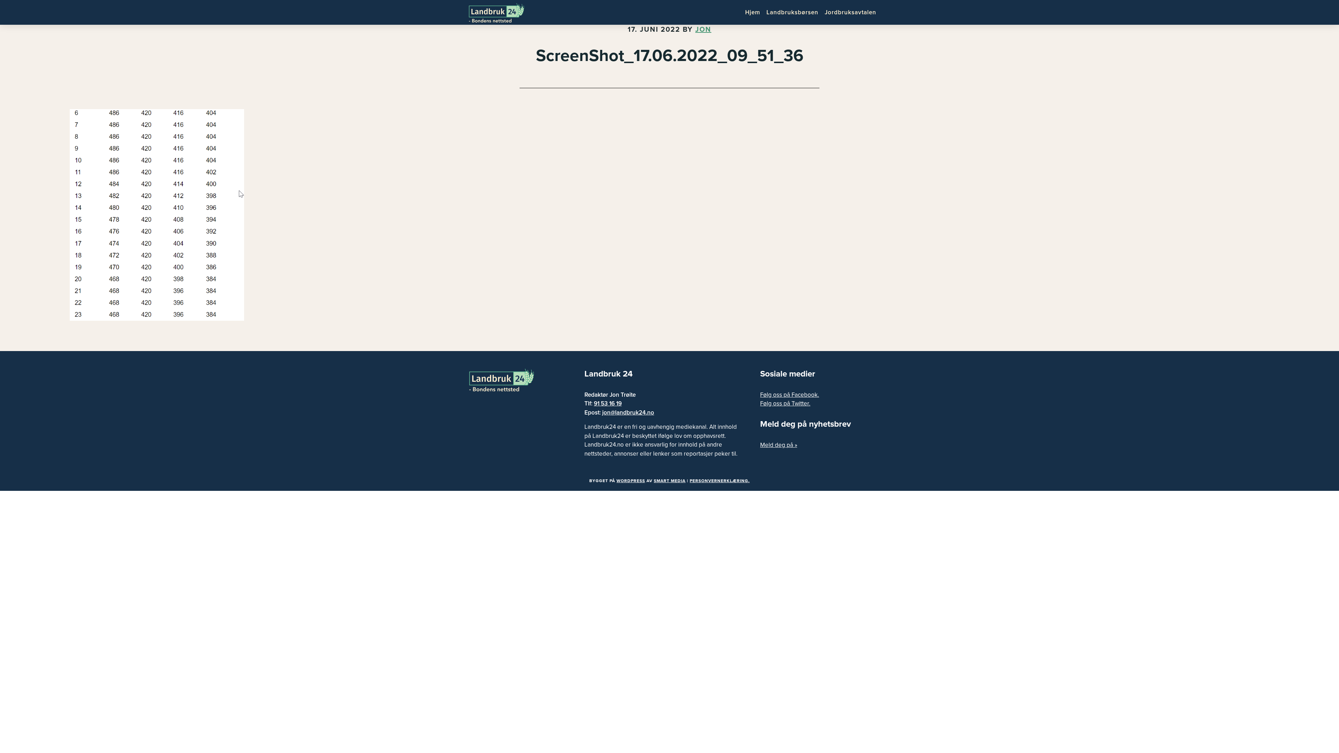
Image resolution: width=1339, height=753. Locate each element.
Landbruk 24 (502, 12)
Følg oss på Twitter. (785, 403)
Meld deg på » (778, 445)
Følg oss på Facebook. (789, 394)
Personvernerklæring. (720, 480)
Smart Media (670, 480)
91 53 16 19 (608, 403)
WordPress (630, 480)
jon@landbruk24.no (628, 412)
